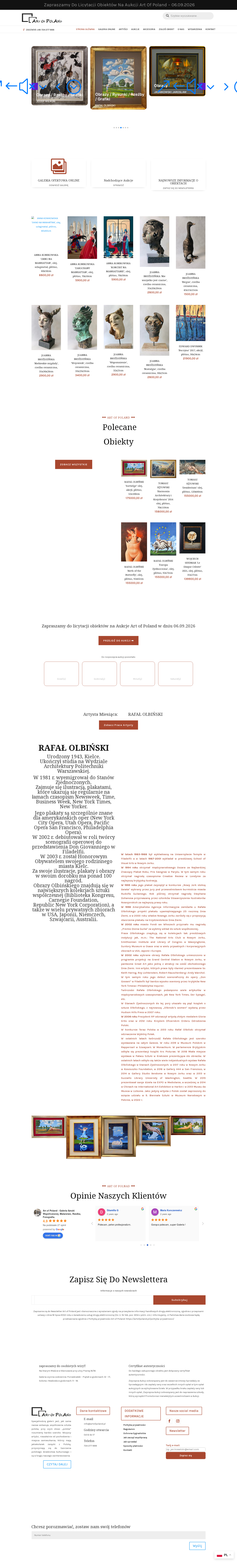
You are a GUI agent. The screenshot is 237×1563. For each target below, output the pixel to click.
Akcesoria (149, 29)
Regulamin (129, 1429)
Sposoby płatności (133, 1446)
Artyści (123, 29)
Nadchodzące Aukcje (118, 180)
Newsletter (177, 1431)
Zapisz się (186, 1455)
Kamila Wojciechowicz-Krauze (141, 1210)
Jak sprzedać (130, 1441)
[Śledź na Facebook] (169, 1420)
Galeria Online (106, 29)
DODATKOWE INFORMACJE (134, 1413)
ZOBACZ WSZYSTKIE (73, 464)
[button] (34, 86)
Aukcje (135, 29)
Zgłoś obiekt (166, 29)
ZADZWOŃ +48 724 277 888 (40, 30)
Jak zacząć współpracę (135, 1437)
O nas (181, 29)
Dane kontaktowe (93, 1411)
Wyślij (197, 1546)
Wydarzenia (195, 29)
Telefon (89, 1441)
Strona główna (85, 29)
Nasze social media (183, 1411)
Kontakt (210, 29)
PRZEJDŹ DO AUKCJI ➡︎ (118, 640)
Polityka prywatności (134, 1425)
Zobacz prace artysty (118, 725)
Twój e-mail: (173, 1445)
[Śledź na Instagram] (177, 1420)
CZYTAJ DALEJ (57, 1464)
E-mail (88, 1419)
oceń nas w (51, 1235)
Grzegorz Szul (186, 1210)
